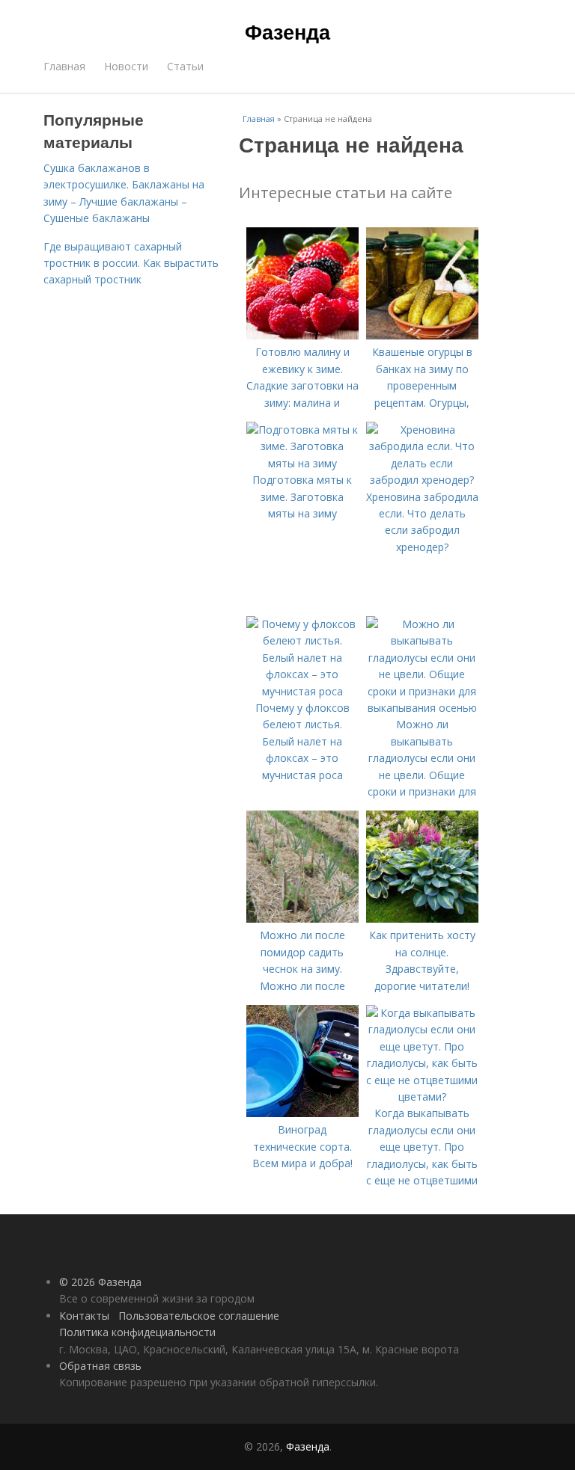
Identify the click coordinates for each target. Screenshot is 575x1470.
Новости (126, 66)
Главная (64, 66)
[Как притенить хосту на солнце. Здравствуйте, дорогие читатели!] (422, 918)
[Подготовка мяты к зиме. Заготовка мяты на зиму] (302, 463)
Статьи (185, 66)
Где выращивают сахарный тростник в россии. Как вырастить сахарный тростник (131, 263)
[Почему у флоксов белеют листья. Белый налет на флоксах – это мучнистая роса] (302, 691)
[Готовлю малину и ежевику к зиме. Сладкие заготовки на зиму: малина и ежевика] (302, 335)
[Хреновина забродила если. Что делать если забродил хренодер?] (422, 480)
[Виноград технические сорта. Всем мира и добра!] (302, 1113)
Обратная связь (100, 1366)
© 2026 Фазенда (100, 1282)
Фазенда (287, 31)
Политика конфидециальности (137, 1332)
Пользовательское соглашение (198, 1315)
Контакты (84, 1315)
